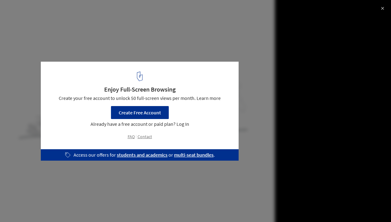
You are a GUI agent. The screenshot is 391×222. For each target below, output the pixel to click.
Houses (17, 206)
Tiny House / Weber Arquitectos (55, 11)
